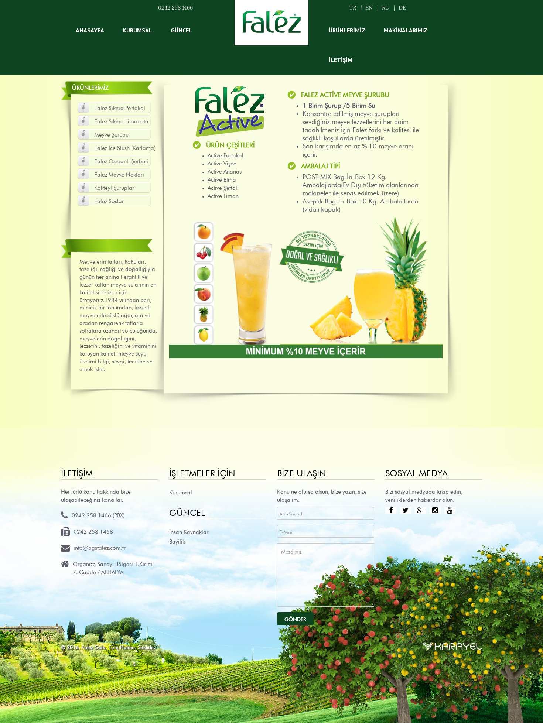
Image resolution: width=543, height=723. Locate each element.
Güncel (181, 30)
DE (402, 7)
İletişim (340, 60)
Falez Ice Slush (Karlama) (125, 147)
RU (385, 7)
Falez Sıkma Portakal (119, 107)
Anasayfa (90, 30)
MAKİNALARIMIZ (405, 30)
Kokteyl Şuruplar (114, 187)
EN (369, 7)
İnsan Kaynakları (189, 531)
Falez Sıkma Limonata (121, 120)
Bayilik (177, 540)
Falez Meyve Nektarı (119, 173)
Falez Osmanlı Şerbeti (121, 160)
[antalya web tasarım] (452, 644)
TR (352, 7)
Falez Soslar (109, 200)
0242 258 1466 (175, 7)
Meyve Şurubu (111, 134)
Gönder (295, 618)
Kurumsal (137, 30)
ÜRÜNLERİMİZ (347, 30)
